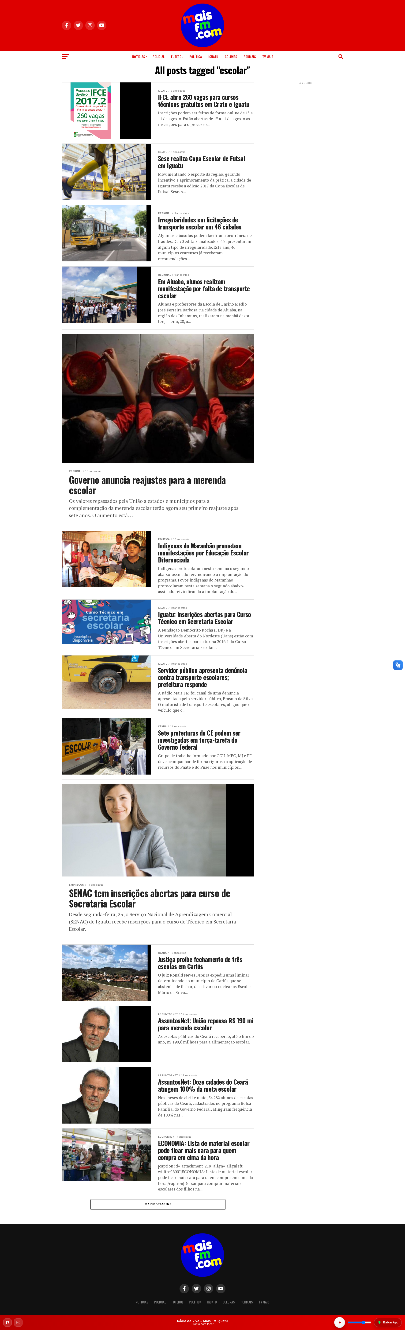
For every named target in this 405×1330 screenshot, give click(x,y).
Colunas (231, 56)
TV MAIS (267, 56)
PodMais (250, 56)
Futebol (177, 56)
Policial (159, 56)
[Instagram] (18, 1322)
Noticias (138, 56)
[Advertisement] (305, 114)
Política (195, 56)
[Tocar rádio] (339, 1322)
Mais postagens (158, 1204)
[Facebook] (7, 1322)
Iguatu (213, 56)
